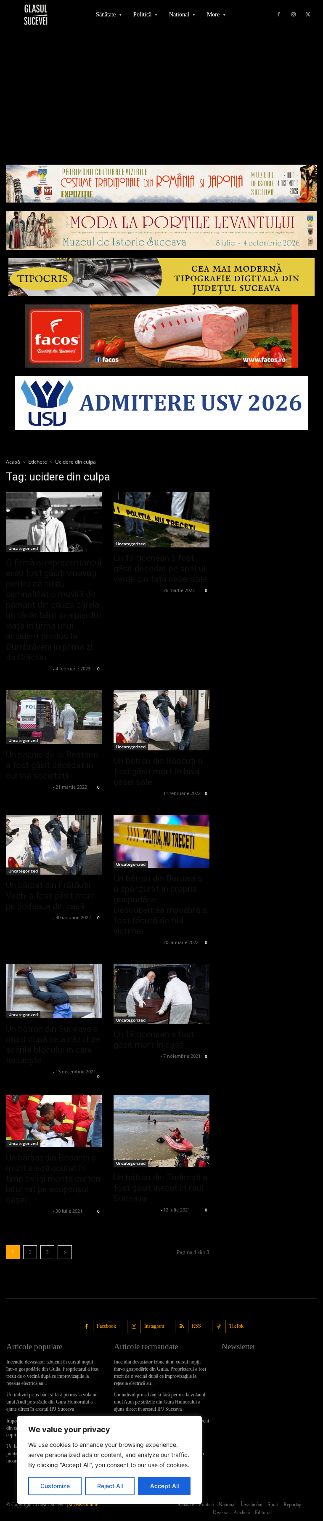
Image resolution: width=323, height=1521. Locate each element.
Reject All (110, 1485)
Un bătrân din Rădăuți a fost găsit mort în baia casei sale (158, 771)
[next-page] (65, 1252)
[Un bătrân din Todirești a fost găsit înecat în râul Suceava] (161, 1131)
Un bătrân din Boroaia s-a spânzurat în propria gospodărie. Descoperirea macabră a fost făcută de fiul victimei (160, 904)
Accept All (164, 1485)
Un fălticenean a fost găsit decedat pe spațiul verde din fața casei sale (160, 568)
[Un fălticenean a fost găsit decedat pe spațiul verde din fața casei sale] (161, 519)
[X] (308, 14)
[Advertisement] (161, 93)
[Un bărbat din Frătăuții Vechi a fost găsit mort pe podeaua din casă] (54, 845)
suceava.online (83, 1505)
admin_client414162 (28, 668)
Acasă (13, 461)
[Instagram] (293, 14)
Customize (55, 1485)
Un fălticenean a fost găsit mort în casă (154, 1039)
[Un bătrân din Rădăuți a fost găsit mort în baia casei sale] (161, 720)
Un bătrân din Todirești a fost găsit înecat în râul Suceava (160, 1187)
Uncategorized (23, 548)
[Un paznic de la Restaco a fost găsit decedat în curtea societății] (54, 717)
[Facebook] (279, 14)
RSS (196, 1326)
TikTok (236, 1326)
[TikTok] (219, 1327)
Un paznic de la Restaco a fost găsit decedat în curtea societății (52, 765)
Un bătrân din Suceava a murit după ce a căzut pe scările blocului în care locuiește (53, 1044)
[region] (109, 1460)
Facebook (106, 1326)
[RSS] (182, 1327)
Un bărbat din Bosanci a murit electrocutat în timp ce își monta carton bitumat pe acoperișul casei (53, 1179)
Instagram (154, 1326)
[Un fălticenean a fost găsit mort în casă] (161, 994)
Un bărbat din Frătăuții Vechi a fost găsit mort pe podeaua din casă (50, 895)
